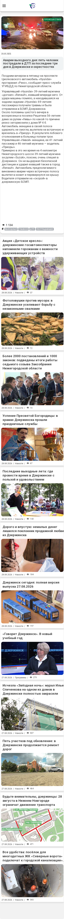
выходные (11, 229)
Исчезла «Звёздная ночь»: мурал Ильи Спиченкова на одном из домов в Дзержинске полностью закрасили (33, 689)
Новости (19, 293)
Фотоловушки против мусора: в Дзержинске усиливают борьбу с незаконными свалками (29, 304)
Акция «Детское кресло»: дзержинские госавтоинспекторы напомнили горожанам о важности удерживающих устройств (30, 247)
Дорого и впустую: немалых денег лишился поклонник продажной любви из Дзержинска (33, 531)
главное (23, 229)
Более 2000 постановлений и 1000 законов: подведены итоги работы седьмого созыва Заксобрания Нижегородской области (30, 362)
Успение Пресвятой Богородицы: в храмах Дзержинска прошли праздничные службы (30, 420)
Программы (20, 677)
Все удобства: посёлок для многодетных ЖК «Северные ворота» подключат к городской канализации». (33, 856)
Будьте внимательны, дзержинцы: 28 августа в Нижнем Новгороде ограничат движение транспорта (32, 801)
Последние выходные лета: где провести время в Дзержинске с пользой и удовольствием (28, 475)
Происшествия (52, 19)
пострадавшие (45, 229)
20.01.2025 (6, 53)
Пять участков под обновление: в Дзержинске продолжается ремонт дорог (31, 745)
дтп (32, 229)
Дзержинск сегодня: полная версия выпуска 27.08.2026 (31, 584)
